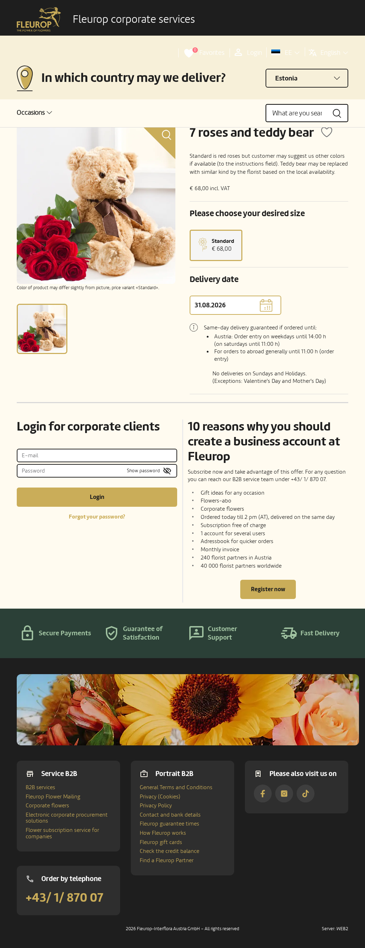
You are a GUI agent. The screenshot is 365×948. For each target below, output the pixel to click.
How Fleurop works (163, 833)
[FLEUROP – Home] (39, 19)
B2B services (40, 787)
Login (97, 497)
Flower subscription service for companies (62, 833)
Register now (268, 589)
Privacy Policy (156, 805)
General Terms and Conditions (176, 787)
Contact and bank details (170, 815)
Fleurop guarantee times (169, 824)
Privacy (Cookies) (160, 796)
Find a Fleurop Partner (167, 860)
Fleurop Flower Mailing (53, 796)
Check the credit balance (169, 851)
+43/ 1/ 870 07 (64, 898)
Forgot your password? (97, 516)
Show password (143, 471)
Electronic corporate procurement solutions (67, 818)
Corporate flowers (47, 805)
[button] (34, 112)
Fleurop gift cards (161, 842)
